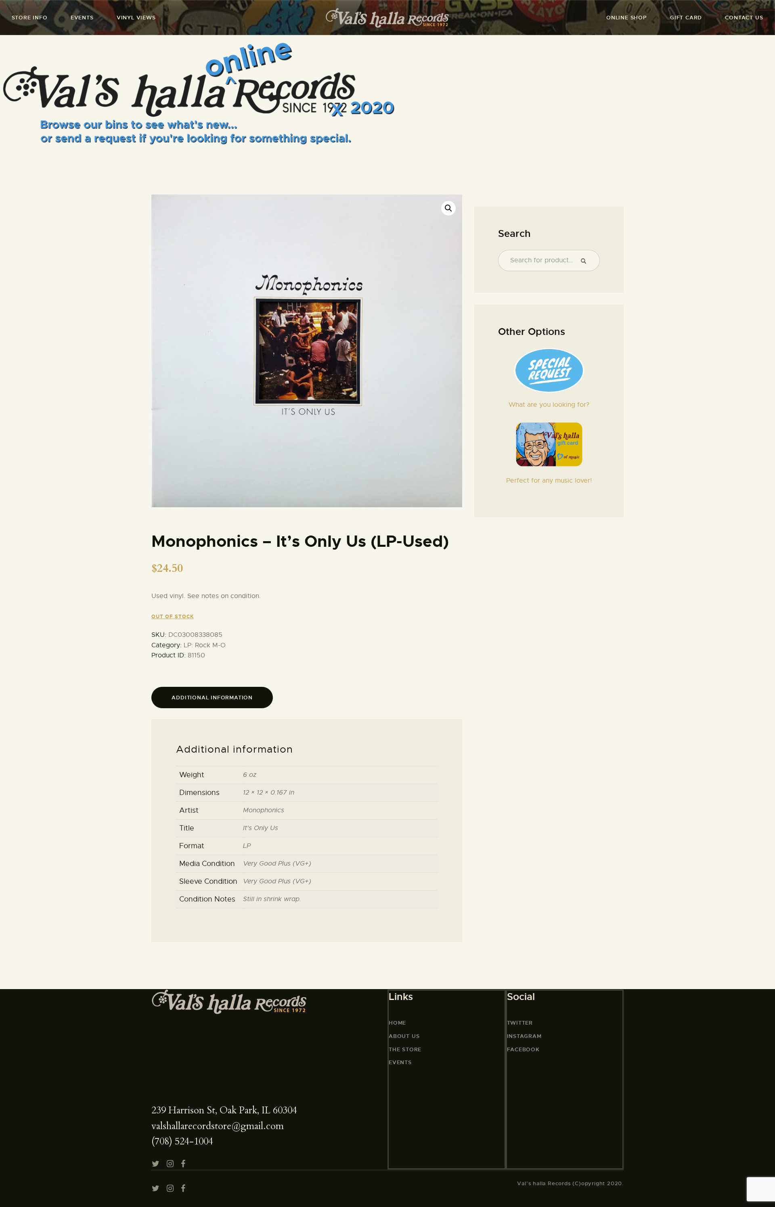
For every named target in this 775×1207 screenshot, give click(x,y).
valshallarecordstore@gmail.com (217, 1126)
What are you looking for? (549, 405)
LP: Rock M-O (205, 645)
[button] (448, 208)
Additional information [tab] (212, 697)
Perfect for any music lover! (549, 481)
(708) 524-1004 (182, 1141)
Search (587, 261)
